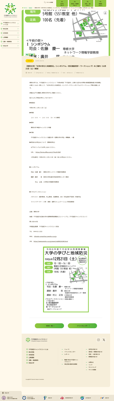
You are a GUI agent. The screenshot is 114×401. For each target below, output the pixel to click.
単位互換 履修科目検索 (70, 364)
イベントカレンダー (70, 352)
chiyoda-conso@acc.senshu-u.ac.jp (45, 236)
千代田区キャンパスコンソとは (9, 23)
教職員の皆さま (93, 357)
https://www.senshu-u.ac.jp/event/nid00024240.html (51, 241)
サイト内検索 (50, 2)
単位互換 (5, 29)
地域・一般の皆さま (94, 354)
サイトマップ (92, 367)
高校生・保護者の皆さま (95, 352)
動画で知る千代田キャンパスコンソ (71, 361)
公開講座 (5, 37)
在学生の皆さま (93, 349)
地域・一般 (87, 4)
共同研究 (5, 33)
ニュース (66, 349)
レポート (66, 354)
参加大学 (5, 46)
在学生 (62, 4)
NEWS (30, 8)
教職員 (100, 4)
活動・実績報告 (7, 41)
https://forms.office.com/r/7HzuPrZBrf (48, 152)
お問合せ (91, 362)
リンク (90, 365)
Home (25, 8)
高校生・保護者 (75, 4)
